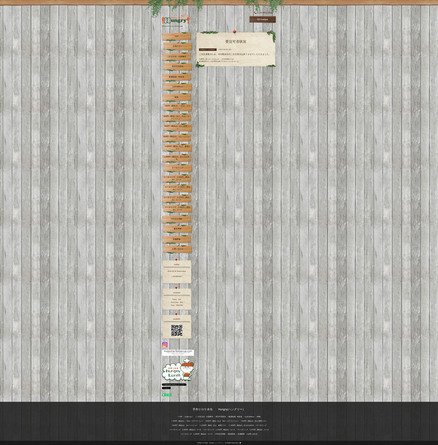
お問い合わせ (177, 249)
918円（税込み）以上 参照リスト (177, 127)
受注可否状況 (177, 66)
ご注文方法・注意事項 (176, 57)
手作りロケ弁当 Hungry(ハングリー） (219, 409)
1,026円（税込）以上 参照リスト (177, 147)
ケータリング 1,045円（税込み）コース (176, 178)
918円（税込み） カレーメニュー (176, 138)
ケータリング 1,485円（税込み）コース (177, 208)
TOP (177, 36)
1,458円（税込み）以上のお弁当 (176, 158)
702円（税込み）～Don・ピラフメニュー (178, 107)
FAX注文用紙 (176, 219)
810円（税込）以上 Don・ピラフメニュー (177, 117)
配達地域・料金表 (176, 77)
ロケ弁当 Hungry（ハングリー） (213, 443)
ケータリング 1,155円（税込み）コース (177, 188)
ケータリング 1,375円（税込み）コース (176, 198)
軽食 (177, 97)
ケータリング (177, 168)
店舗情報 (176, 239)
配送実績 (177, 229)
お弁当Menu (177, 87)
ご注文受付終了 (177, 276)
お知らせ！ (177, 46)
